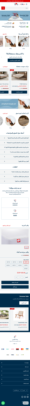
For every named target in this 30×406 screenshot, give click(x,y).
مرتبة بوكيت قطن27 (23, 83)
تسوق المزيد (5, 66)
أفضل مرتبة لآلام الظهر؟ (23, 161)
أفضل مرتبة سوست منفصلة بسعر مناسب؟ (19, 152)
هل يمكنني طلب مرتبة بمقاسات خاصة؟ (20, 171)
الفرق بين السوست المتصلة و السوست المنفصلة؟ (18, 142)
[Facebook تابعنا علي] (28, 397)
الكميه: (26, 277)
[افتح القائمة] (26, 4)
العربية (24, 390)
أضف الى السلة (15, 282)
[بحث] (3, 8)
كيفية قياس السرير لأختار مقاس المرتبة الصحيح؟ (18, 137)
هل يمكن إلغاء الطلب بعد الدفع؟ (22, 181)
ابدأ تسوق (5, 34)
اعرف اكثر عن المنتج (6, 225)
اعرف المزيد (5, 113)
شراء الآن (15, 286)
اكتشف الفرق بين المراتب (15, 60)
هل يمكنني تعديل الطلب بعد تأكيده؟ (21, 176)
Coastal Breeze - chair (22, 322)
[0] (15, 4)
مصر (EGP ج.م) (16, 390)
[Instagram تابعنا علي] (25, 397)
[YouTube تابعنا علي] (22, 397)
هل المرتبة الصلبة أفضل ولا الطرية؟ (21, 156)
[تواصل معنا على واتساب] (3, 403)
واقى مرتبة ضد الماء (23, 252)
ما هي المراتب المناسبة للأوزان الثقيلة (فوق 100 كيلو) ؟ (17, 147)
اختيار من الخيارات (19, 92)
